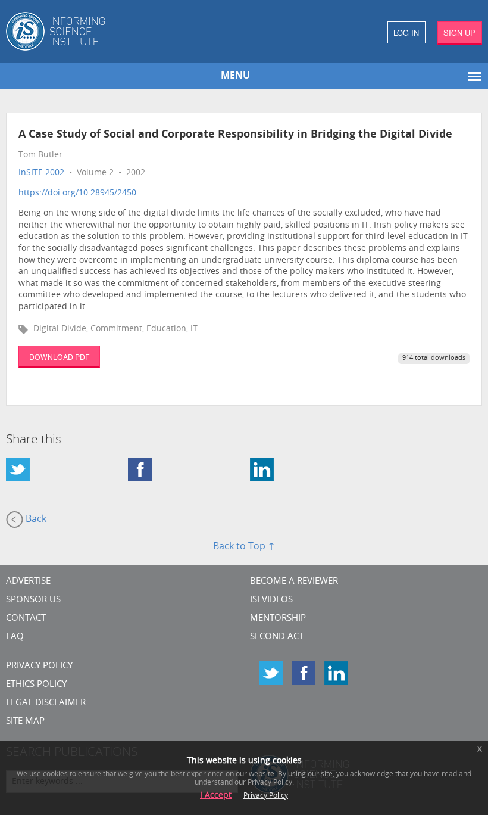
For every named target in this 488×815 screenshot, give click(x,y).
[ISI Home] (122, 31)
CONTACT (26, 618)
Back (34, 520)
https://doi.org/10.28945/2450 (77, 193)
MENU (235, 76)
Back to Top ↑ (244, 547)
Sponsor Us (33, 600)
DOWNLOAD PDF (59, 356)
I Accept (216, 795)
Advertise (28, 581)
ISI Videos (271, 600)
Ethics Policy (36, 684)
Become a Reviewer (294, 581)
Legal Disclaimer (46, 703)
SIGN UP (459, 32)
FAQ (15, 637)
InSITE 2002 (41, 173)
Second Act (277, 637)
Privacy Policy (39, 666)
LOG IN (406, 32)
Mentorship (278, 618)
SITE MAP (25, 721)
